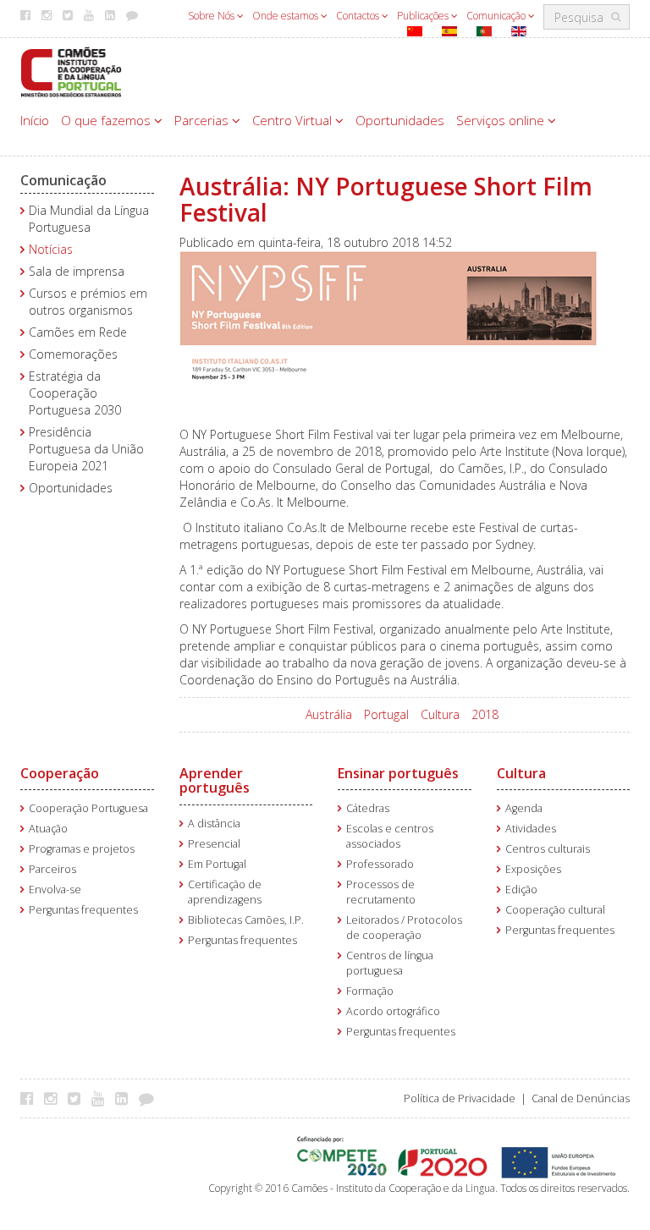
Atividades (530, 828)
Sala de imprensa (76, 271)
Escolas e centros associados (389, 836)
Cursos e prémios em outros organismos (88, 301)
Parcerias (203, 120)
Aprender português (214, 781)
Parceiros (52, 869)
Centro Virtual (293, 120)
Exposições (533, 869)
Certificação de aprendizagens (225, 892)
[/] (71, 71)
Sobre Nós (212, 15)
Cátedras (367, 808)
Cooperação (59, 773)
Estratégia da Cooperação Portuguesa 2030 (75, 393)
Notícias (51, 249)
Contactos (359, 15)
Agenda (524, 808)
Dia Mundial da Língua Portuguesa (89, 218)
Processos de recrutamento (381, 892)
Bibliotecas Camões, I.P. (246, 920)
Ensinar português (398, 773)
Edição (521, 889)
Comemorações (73, 354)
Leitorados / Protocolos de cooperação (404, 927)
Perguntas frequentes (83, 910)
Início (34, 120)
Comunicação (497, 15)
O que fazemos (107, 120)
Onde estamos (286, 15)
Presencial (214, 844)
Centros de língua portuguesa (389, 963)
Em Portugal (217, 864)
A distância (214, 823)
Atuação (48, 828)
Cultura (440, 714)
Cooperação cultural (555, 910)
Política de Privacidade (459, 1098)
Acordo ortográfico (393, 1011)
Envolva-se (55, 889)
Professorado (380, 864)
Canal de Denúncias (581, 1098)
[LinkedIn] (125, 1098)
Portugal (386, 714)
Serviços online (502, 120)
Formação (370, 991)
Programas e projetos (82, 849)
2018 (485, 714)
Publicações (424, 15)
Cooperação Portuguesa (88, 808)
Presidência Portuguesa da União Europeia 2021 (86, 449)
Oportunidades (399, 120)
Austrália (329, 714)
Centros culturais (547, 849)
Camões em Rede (78, 332)
